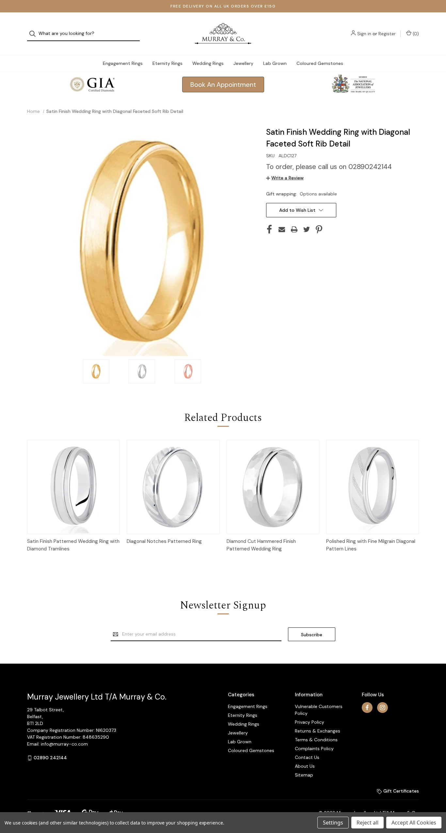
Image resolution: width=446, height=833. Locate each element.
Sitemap (304, 775)
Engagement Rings (123, 63)
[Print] (294, 229)
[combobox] (83, 33)
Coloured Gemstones (319, 63)
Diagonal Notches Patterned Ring (164, 541)
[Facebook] (269, 229)
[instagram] (382, 707)
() (415, 34)
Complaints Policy (314, 748)
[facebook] (367, 707)
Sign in (364, 34)
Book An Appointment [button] (223, 84)
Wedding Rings (208, 63)
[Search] (34, 33)
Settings (333, 822)
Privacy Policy (309, 722)
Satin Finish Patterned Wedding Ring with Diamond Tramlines (73, 545)
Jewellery (243, 63)
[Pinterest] (319, 229)
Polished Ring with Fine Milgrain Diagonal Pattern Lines (370, 545)
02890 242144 (50, 758)
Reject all (367, 822)
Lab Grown (275, 63)
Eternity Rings (167, 63)
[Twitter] (306, 229)
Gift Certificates (400, 791)
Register (387, 34)
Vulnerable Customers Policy (318, 709)
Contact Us (307, 757)
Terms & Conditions (316, 740)
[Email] (282, 229)
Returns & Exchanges (317, 731)
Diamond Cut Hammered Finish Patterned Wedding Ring (261, 545)
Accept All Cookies (413, 822)
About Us (305, 766)
